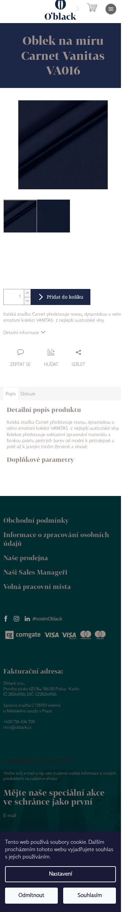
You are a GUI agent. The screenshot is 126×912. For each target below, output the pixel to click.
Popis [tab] (11, 394)
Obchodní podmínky (36, 520)
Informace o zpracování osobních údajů (56, 539)
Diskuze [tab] (28, 394)
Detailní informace (21, 332)
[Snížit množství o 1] (27, 301)
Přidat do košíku (65, 297)
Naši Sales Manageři (35, 572)
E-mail (9, 815)
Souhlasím (90, 895)
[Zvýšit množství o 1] (27, 293)
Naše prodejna (25, 558)
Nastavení (60, 874)
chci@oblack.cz (17, 727)
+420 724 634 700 (19, 722)
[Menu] (111, 9)
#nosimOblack (47, 619)
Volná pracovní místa (37, 586)
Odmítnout (31, 895)
